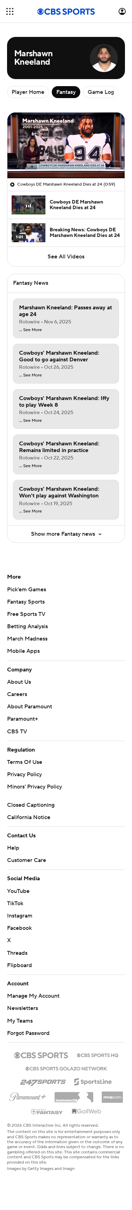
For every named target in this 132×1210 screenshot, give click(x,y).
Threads (17, 953)
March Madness (27, 638)
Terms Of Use (24, 762)
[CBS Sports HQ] (97, 1054)
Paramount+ (22, 718)
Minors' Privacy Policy (34, 786)
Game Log (101, 92)
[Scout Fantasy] (47, 1111)
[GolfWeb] (86, 1111)
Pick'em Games (26, 589)
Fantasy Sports (26, 601)
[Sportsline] (93, 1080)
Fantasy (66, 92)
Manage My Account (33, 995)
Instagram (19, 915)
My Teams (20, 1020)
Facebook (19, 928)
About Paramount (29, 706)
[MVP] (112, 1094)
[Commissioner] (74, 1094)
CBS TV (17, 731)
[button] (9, 11)
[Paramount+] (27, 1095)
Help (13, 847)
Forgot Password (28, 1033)
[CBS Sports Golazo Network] (66, 1067)
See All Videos (66, 256)
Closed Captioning (31, 805)
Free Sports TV (26, 614)
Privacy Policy (24, 774)
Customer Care (26, 860)
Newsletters (22, 1008)
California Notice (28, 817)
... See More (30, 330)
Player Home (28, 92)
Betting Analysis (27, 626)
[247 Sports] (43, 1080)
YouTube (18, 891)
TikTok (15, 903)
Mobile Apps (23, 651)
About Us (19, 682)
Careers (17, 694)
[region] (66, 145)
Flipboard (19, 965)
